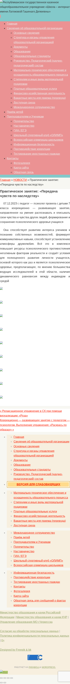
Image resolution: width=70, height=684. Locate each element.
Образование (22, 464)
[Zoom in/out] (11, 678)
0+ (2, 640)
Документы (21, 460)
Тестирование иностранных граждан (37, 582)
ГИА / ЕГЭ (20, 556)
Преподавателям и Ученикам (32, 542)
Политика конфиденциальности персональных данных (34, 635)
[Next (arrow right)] (4, 682)
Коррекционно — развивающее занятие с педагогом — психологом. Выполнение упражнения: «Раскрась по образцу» (35, 425)
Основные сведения (26, 446)
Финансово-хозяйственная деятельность (39, 516)
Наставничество (24, 551)
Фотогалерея (22, 591)
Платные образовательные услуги (35, 511)
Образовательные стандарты (32, 469)
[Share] (4, 678)
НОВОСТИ (20, 179)
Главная (5, 179)
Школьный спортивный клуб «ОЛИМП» (38, 560)
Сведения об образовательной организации (41, 441)
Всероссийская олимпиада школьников (38, 565)
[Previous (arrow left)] (1, 682)
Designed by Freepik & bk (15, 649)
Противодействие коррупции (32, 577)
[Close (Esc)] (1, 678)
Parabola (34, 667)
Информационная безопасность (34, 572)
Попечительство (24, 546)
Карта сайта (21, 596)
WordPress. (49, 667)
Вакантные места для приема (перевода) (40, 520)
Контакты (19, 586)
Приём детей (22, 537)
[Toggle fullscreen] (8, 678)
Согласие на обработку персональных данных (29, 631)
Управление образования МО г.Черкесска (26, 621)
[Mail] (4, 672)
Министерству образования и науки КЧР (41, 617)
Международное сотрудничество (34, 532)
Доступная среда (24, 525)
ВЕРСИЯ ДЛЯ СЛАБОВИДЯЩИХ (38, 484)
